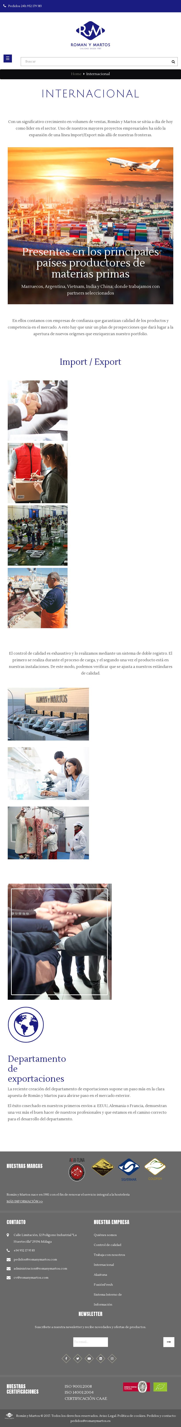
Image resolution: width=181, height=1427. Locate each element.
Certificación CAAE (86, 1399)
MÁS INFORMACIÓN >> (25, 1202)
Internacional (104, 1265)
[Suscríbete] (168, 1342)
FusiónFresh (103, 1285)
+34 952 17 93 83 (24, 1251)
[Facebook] (66, 1358)
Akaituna (100, 1275)
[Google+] (100, 1358)
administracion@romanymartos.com (40, 1269)
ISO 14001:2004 (79, 1393)
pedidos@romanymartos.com (35, 1260)
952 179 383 (25, 6)
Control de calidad (107, 1245)
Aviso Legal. (108, 1416)
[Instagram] (112, 1358)
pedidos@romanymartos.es (90, 1421)
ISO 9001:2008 (78, 1387)
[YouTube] (89, 1358)
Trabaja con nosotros (109, 1255)
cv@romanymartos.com (31, 1278)
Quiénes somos (105, 1235)
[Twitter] (77, 1358)
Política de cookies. (131, 1416)
